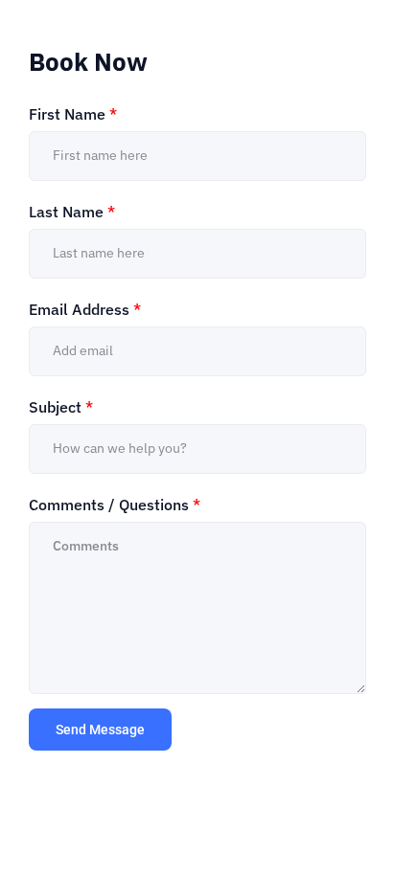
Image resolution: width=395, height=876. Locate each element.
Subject (61, 406)
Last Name (72, 211)
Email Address (85, 309)
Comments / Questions (114, 504)
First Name (73, 114)
